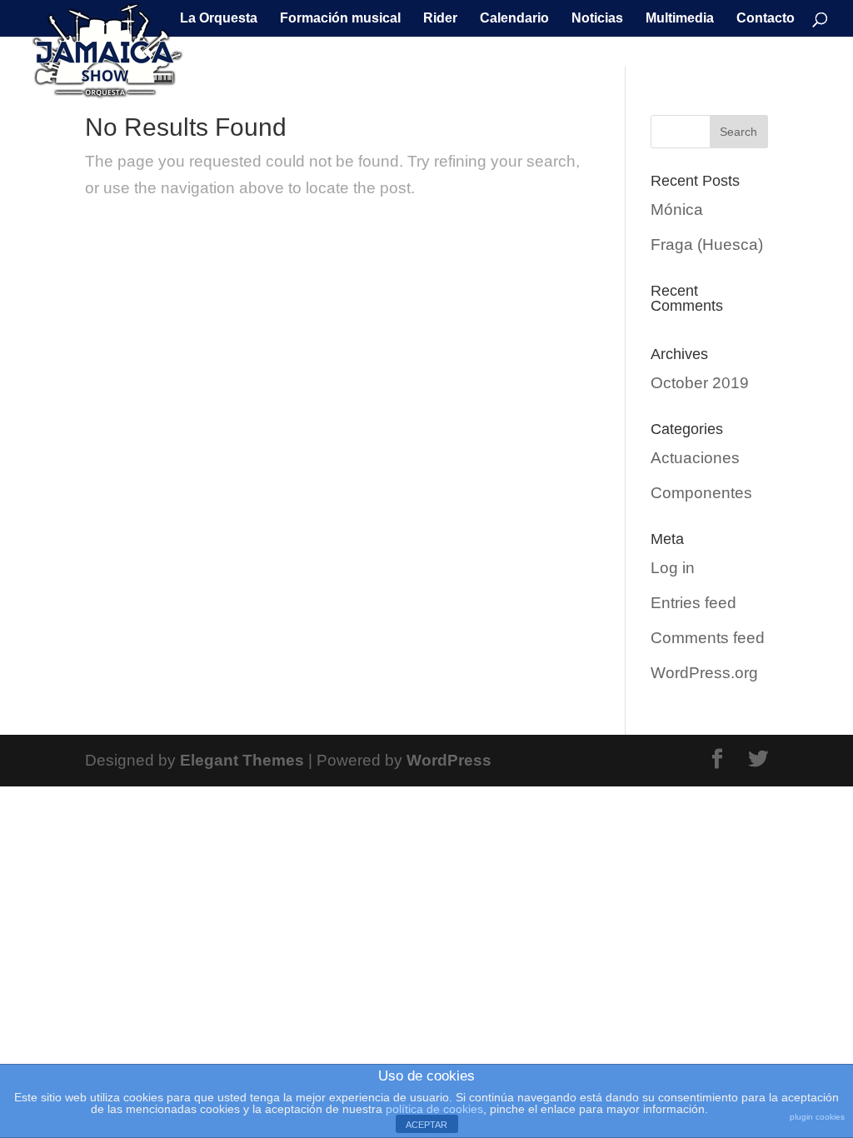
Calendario (514, 18)
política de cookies (434, 1109)
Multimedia (680, 18)
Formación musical (340, 18)
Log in (673, 567)
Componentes (701, 493)
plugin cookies (817, 1116)
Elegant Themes (242, 760)
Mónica (677, 209)
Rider (440, 18)
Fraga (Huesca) (707, 244)
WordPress (449, 760)
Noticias (597, 18)
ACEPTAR (426, 1125)
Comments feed (708, 637)
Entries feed (693, 602)
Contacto (765, 18)
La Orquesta (218, 18)
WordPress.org (704, 672)
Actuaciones (695, 458)
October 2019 (700, 383)
